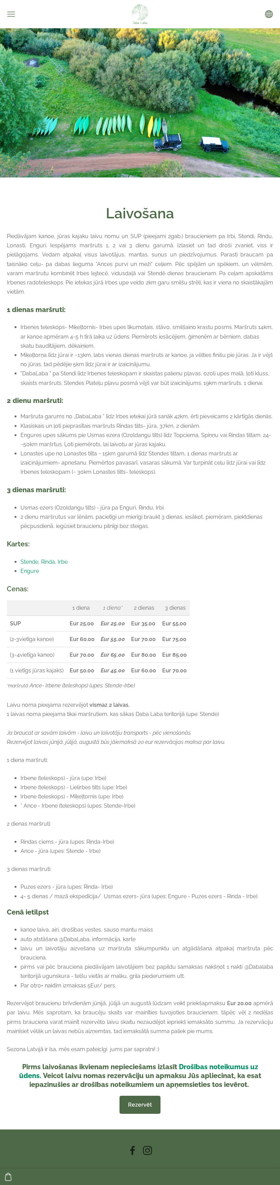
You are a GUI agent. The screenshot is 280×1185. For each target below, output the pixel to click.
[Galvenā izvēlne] (11, 14)
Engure (29, 571)
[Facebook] (132, 1150)
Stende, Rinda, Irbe (44, 562)
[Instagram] (147, 1150)
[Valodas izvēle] (269, 14)
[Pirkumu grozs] (8, 1177)
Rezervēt (140, 1105)
